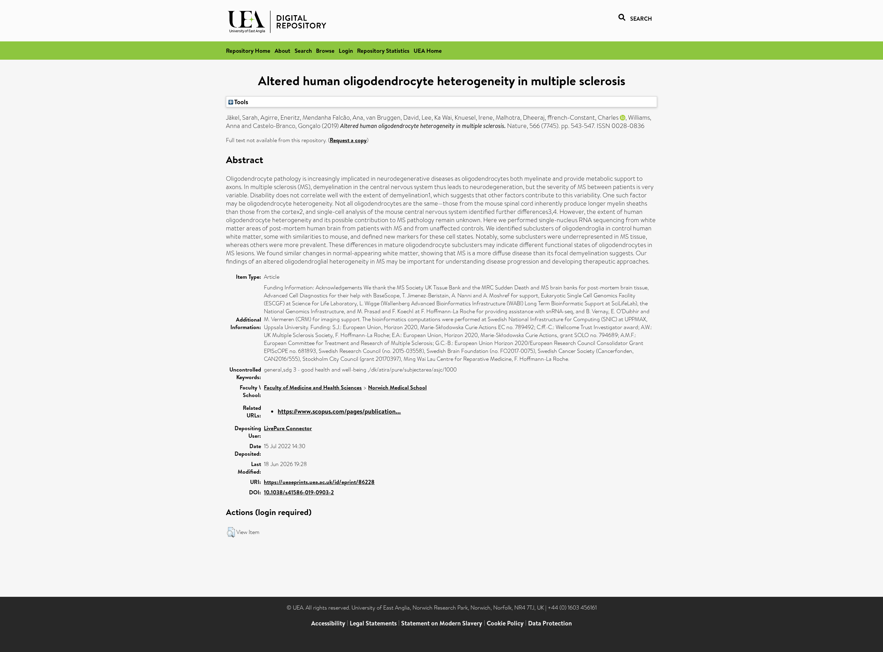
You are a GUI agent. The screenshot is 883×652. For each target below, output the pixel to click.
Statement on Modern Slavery (441, 623)
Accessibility (328, 623)
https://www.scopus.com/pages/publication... (339, 411)
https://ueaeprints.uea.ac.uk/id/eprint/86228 (319, 482)
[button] (231, 532)
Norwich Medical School (397, 387)
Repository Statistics (383, 51)
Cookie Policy (505, 623)
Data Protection (550, 623)
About (282, 51)
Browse (325, 51)
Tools (240, 101)
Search (303, 51)
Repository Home (248, 51)
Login (346, 51)
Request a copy (348, 140)
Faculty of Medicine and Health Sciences (313, 387)
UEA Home (428, 51)
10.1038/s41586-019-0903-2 (299, 492)
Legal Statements (373, 623)
